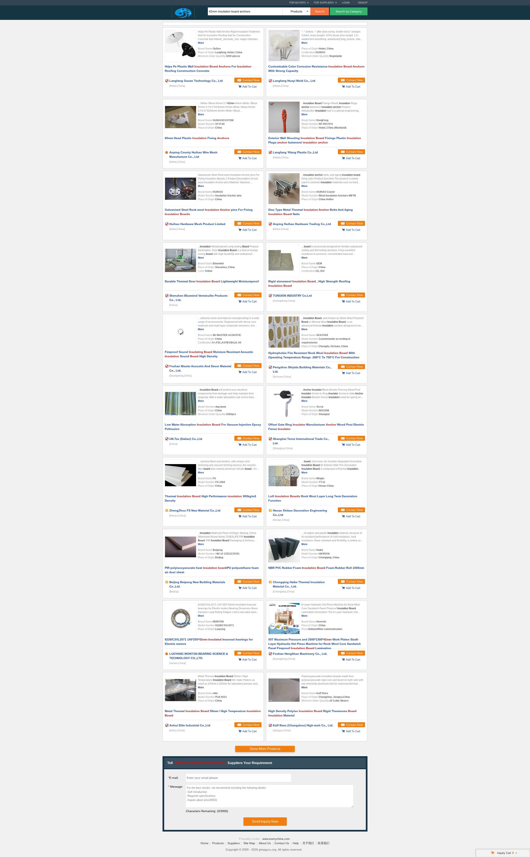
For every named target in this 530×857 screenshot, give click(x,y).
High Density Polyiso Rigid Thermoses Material (312, 713)
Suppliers (234, 843)
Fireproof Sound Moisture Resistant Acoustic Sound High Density (209, 354)
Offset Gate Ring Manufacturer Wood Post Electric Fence (316, 427)
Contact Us (282, 843)
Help (296, 843)
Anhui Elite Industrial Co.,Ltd (189, 725)
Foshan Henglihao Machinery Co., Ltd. (300, 653)
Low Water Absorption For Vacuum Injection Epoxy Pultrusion (213, 427)
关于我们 (308, 843)
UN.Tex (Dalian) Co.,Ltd (185, 439)
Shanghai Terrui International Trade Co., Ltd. (301, 441)
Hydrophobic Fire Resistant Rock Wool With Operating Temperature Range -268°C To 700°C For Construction (313, 355)
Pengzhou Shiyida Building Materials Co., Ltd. (302, 369)
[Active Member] (167, 510)
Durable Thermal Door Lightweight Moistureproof (212, 281)
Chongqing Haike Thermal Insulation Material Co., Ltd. (299, 584)
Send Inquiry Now (265, 821)
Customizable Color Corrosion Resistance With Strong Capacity (316, 68)
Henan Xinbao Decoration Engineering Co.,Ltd (300, 512)
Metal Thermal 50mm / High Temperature (213, 713)
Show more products (265, 749)
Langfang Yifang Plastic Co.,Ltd (295, 152)
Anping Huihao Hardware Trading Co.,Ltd (302, 224)
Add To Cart (249, 86)
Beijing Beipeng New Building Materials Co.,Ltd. (197, 584)
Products (218, 843)
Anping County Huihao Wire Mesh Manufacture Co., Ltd (193, 154)
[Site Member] (167, 152)
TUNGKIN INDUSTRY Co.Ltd (292, 295)
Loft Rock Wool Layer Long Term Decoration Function (312, 498)
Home (204, 843)
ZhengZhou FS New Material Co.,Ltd (194, 510)
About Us (265, 843)
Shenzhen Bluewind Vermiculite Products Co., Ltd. (198, 298)
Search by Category (349, 11)
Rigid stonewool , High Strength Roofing (309, 283)
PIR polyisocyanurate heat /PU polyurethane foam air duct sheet (212, 570)
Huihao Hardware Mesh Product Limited (197, 224)
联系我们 (323, 843)
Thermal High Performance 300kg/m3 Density (210, 498)
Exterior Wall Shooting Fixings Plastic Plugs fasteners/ (314, 140)
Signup (362, 2)
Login (346, 2)
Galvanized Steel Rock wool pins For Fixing (209, 212)
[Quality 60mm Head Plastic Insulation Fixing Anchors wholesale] (180, 117)
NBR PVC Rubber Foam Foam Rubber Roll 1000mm (316, 567)
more (201, 42)
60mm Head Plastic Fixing (197, 138)
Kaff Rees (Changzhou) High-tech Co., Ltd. (303, 725)
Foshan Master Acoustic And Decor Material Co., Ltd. (200, 368)
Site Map (249, 843)
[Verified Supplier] (167, 81)
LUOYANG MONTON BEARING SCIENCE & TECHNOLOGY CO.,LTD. (198, 656)
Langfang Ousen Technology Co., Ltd (196, 80)
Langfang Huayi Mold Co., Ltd (294, 80)
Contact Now (251, 80)
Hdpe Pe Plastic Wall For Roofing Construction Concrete (208, 68)
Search (319, 11)
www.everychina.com (276, 838)
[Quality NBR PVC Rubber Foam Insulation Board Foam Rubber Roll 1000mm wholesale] (284, 547)
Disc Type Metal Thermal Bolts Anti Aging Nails (310, 212)
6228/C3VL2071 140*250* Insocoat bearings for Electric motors (209, 641)
